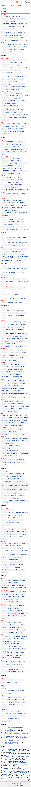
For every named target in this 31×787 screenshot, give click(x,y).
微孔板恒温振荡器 (10, 599)
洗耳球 (24, 237)
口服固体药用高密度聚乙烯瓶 (8, 95)
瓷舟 (3, 62)
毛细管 (3, 240)
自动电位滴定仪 (22, 141)
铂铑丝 (3, 151)
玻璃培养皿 (11, 406)
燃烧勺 (22, 60)
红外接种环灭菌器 (5, 643)
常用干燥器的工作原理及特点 (11, 730)
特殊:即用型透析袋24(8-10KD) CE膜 (9, 453)
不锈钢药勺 (4, 245)
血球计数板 (4, 431)
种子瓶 (11, 550)
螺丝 (3, 336)
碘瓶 (11, 545)
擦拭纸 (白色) (13, 18)
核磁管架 (12, 357)
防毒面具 (20, 32)
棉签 (18, 18)
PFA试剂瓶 (19, 545)
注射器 (12, 336)
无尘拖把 (10, 49)
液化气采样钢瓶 (10, 531)
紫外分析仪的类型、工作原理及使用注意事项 (17, 737)
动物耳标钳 (13, 310)
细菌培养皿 (22, 383)
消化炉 (3, 193)
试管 (20, 534)
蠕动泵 (20, 664)
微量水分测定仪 (11, 221)
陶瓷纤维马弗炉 (19, 632)
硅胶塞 (3, 79)
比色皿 (14, 360)
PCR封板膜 (17, 327)
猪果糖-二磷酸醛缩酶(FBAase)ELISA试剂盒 (11, 756)
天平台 (7, 711)
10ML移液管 (10, 249)
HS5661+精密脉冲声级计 (7, 215)
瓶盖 (7, 545)
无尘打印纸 (4, 49)
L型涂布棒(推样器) (6, 390)
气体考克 (3, 702)
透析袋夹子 (8, 438)
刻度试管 (14, 529)
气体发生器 (19, 158)
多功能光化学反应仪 (18, 608)
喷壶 (18, 529)
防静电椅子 (8, 713)
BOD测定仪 (11, 202)
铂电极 (25, 151)
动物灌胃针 (4, 313)
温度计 (6, 62)
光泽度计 (3, 177)
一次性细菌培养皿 (15, 383)
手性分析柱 (16, 364)
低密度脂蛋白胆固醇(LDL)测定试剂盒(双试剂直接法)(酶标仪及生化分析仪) (15, 486)
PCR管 (7, 324)
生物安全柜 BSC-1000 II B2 (19, 478)
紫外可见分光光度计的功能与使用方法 (19, 733)
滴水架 (24, 702)
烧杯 (22, 249)
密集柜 (25, 713)
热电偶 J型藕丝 (15, 151)
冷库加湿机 (4, 294)
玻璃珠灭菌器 (23, 648)
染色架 (9, 360)
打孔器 (16, 336)
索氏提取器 (9, 117)
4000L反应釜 (13, 610)
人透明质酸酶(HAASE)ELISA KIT (15, 168)
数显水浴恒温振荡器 (13, 601)
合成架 (8, 699)
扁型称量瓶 (4, 242)
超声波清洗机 (9, 268)
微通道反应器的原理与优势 (14, 727)
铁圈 (15, 515)
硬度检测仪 (12, 227)
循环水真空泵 (4, 669)
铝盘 (9, 242)
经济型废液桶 (4, 93)
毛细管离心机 (4, 601)
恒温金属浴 (23, 629)
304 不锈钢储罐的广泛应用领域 (21, 281)
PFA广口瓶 (16, 548)
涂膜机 (16, 679)
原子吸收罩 (4, 693)
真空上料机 (11, 298)
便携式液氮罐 (17, 582)
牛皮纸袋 (3, 380)
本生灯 (17, 60)
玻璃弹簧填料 (20, 338)
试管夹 (8, 529)
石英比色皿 (23, 352)
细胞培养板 (4, 403)
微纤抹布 (15, 44)
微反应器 (3, 608)
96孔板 (3, 415)
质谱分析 (18, 173)
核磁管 (17, 350)
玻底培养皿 (20, 403)
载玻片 (8, 440)
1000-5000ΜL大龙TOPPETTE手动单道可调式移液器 (13, 569)
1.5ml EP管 (17, 406)
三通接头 (16, 520)
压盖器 (21, 369)
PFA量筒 (26, 249)
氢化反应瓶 (4, 515)
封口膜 (16, 84)
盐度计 (15, 177)
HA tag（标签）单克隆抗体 (7, 750)
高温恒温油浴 (4, 622)
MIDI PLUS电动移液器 (15, 567)
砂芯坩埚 (3, 123)
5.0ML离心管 (21, 329)
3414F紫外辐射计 (18, 184)
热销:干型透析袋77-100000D (8, 341)
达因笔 (12, 350)
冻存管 (23, 327)
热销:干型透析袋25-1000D (21, 341)
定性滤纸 (26, 415)
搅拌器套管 (14, 79)
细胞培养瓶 (11, 401)
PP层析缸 (22, 350)
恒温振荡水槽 (19, 704)
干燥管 (12, 126)
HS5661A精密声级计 (23, 212)
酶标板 (3, 329)
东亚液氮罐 (4, 580)
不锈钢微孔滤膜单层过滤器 (17, 425)
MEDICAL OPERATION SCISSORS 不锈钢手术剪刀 (16, 333)
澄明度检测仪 (4, 219)
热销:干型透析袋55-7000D (20, 346)
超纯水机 (8, 636)
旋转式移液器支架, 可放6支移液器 (9, 564)
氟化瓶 (3, 545)
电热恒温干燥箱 (12, 671)
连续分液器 (12, 554)
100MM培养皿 (5, 401)
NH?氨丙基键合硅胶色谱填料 (8, 173)
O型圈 (7, 76)
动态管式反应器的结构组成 (15, 729)
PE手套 (24, 35)
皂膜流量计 (4, 355)
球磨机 (23, 596)
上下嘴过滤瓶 (23, 117)
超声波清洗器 (4, 638)
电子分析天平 (23, 655)
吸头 (3, 554)
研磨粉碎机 (4, 596)
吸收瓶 (17, 357)
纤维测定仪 (4, 196)
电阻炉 (10, 622)
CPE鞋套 (16, 49)
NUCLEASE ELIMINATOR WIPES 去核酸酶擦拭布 (13, 23)
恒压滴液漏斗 (16, 109)
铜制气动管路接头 (16, 699)
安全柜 (14, 713)
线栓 (16, 315)
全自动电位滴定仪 (5, 146)
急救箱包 (13, 21)
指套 (17, 38)
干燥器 (22, 126)
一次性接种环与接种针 (17, 385)
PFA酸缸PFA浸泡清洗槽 (7, 641)
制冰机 (19, 622)
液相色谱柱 (16, 369)
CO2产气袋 (9, 98)
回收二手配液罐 (9, 281)
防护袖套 (3, 699)
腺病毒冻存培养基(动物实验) (17, 493)
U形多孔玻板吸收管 (15, 352)
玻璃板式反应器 (20, 515)
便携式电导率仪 (9, 141)
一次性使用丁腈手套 (13, 40)
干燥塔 (24, 123)
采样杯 (3, 237)
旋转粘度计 (17, 224)
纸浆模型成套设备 (20, 272)
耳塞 (3, 35)
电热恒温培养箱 (5, 666)
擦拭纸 (14, 47)
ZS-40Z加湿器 (16, 294)
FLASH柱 (10, 364)
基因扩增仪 (4, 459)
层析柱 (9, 114)
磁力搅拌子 (22, 84)
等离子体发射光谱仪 (23, 163)
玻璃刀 (9, 431)
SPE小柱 (16, 415)
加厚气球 (3, 98)
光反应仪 (13, 146)
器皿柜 (3, 713)
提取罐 (24, 288)
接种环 (8, 380)
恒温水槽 (3, 697)
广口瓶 (21, 550)
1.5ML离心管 (23, 324)
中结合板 (14, 338)
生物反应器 (21, 459)
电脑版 (14, 785)
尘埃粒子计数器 (5, 205)
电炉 (26, 60)
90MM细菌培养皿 (21, 397)
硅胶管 (17, 522)
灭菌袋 (3, 383)
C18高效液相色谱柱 (6, 376)
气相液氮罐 (4, 582)
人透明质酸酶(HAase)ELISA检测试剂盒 (10, 759)
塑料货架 (3, 716)
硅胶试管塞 (4, 81)
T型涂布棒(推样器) (12, 397)
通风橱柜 (22, 690)
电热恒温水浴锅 (11, 627)
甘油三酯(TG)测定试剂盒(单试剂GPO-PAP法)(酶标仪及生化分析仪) (15, 490)
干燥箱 (7, 661)
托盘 (12, 652)
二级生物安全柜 (5, 476)
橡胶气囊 (11, 93)
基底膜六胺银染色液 (6, 448)
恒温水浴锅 (4, 632)
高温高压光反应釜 (5, 352)
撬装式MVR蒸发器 (6, 133)
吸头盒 (17, 554)
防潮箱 (3, 661)
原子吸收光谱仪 (13, 163)
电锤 (21, 336)
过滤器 (21, 415)
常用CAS (14, 783)
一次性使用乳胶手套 (24, 40)
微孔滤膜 (26, 417)
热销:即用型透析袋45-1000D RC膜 (9, 343)
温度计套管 (19, 65)
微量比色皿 (4, 360)
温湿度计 (13, 65)
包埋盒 (13, 440)
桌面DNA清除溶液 (22, 716)
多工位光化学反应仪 (12, 615)
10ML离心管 (8, 322)
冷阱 (7, 60)
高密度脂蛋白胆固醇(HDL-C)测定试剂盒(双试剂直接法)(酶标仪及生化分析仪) (15, 501)
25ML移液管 (4, 254)
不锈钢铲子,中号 (21, 245)
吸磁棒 (26, 76)
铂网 (21, 151)
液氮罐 (9, 580)
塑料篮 (21, 536)
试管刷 (26, 95)
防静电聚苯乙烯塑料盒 (6, 534)
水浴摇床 (15, 596)
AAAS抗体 (4, 168)
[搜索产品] (26, 2)
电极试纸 (3, 154)
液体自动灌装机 (17, 268)
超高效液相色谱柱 (5, 366)
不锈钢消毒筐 (24, 529)
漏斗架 (22, 109)
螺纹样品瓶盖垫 (5, 550)
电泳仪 (9, 459)
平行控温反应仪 (5, 357)
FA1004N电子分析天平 (6, 657)
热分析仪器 (4, 221)
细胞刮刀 (18, 401)
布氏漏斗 (3, 119)
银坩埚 (9, 131)
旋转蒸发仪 (19, 610)
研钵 (14, 114)
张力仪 (23, 219)
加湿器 (9, 294)
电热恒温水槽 (12, 704)
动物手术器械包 (20, 310)
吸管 (20, 251)
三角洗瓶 (14, 103)
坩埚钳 (3, 126)
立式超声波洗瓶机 (15, 643)
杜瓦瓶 (20, 62)
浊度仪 (17, 202)
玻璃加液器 (9, 417)
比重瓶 (21, 357)
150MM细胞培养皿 (12, 403)
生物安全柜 (23, 462)
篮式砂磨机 (15, 682)
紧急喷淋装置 (19, 702)
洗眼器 (19, 697)
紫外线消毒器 (17, 638)
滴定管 (21, 355)
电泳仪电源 (13, 495)
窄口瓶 (14, 543)
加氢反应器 (21, 605)
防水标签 (17, 550)
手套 (25, 32)
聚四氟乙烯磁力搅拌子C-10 (7, 84)
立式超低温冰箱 (22, 587)
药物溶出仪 (10, 224)
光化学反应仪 (21, 613)
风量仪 (13, 207)
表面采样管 (16, 417)
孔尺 (24, 251)
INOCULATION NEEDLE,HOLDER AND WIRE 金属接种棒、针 (15, 394)
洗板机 (18, 462)
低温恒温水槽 (4, 704)
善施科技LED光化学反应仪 (7, 189)
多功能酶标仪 (4, 464)
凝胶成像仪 (4, 182)
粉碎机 (16, 302)
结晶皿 (8, 123)
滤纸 (21, 417)
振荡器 (24, 591)
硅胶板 (8, 350)
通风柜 (17, 690)
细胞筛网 (13, 408)
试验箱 (19, 661)
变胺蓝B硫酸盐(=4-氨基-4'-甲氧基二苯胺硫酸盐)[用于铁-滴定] (15, 149)
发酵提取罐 (11, 288)
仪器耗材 (19, 5)
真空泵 (3, 664)
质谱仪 (3, 165)
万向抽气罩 (4, 690)
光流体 (9, 182)
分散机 (23, 594)
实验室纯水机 (16, 648)
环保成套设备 (4, 272)
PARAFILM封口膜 (5, 86)
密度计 (18, 221)
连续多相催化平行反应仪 (7, 525)
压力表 (22, 699)
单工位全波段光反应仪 (13, 355)
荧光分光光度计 (5, 158)
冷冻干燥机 (13, 613)
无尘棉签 (3, 47)
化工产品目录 (11, 5)
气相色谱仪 (12, 158)
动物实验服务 (21, 315)
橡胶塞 (12, 76)
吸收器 (9, 693)
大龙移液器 (18, 260)
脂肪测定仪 (23, 193)
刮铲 (23, 406)
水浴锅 (21, 624)
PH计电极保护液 (5, 210)
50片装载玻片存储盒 (17, 438)
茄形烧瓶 (10, 515)
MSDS (6, 783)
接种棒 (9, 385)
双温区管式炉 (4, 624)
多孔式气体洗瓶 (18, 93)
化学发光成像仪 (5, 184)
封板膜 (3, 438)
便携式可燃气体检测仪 (18, 200)
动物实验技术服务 (5, 495)
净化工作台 (9, 716)
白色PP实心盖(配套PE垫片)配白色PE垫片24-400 (12, 89)
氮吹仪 (27, 613)
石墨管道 (10, 369)
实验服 (11, 35)
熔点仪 (22, 224)
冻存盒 (3, 327)
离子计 (3, 141)
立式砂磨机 (4, 679)
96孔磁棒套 (24, 420)
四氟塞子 (15, 81)
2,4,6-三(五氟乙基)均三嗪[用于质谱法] (10, 170)
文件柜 (12, 711)
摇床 (19, 596)
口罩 (3, 38)
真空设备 (23, 298)
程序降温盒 (12, 60)
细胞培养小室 (17, 411)
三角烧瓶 (8, 251)
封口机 (3, 268)
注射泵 (7, 664)
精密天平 (22, 652)
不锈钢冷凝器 (19, 627)
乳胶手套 (22, 38)
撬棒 (3, 333)
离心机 (3, 599)
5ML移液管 (4, 249)
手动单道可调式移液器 (13, 559)
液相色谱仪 (19, 160)
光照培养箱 (12, 666)
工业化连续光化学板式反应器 (8, 512)
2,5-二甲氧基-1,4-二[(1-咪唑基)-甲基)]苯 (10, 772)
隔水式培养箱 (14, 661)
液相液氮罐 (4, 284)
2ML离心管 (19, 591)
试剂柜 (3, 711)
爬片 (22, 401)
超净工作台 (17, 711)
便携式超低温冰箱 (5, 585)
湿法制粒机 (4, 302)
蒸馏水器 (18, 636)
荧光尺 (3, 338)
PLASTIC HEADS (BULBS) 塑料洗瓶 (10, 105)
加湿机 (22, 294)
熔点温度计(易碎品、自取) (7, 72)
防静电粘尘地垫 (5, 18)
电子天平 (3, 655)
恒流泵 (3, 281)
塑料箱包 (3, 531)
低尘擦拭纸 (7, 16)
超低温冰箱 (15, 580)
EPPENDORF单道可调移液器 (8, 260)
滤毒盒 (6, 35)
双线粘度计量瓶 (5, 229)
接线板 (26, 338)
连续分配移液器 (5, 572)
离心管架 (24, 322)
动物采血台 (10, 315)
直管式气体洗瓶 (5, 100)
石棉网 (11, 62)
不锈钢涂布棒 (15, 380)
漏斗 (11, 109)
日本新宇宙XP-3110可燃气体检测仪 (9, 212)
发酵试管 (3, 290)
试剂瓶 (26, 550)
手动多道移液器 (5, 567)
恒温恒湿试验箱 (21, 671)
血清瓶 (27, 406)
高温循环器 (16, 624)
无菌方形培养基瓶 (5, 408)
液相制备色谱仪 (9, 165)
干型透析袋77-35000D (23, 453)
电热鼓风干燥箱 (20, 666)
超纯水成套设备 (5, 275)
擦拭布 (3, 21)
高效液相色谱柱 (5, 374)
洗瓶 (17, 95)
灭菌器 (22, 638)
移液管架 (3, 536)
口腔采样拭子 (9, 240)
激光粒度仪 (18, 219)
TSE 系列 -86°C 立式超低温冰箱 (18, 585)
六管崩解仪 (4, 224)
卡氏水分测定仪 (5, 227)
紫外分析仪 (15, 605)
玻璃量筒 (17, 249)
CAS (9, 783)
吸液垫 (7, 21)
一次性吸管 (14, 242)
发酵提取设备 (4, 288)
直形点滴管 (20, 240)
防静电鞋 (9, 47)
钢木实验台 (4, 718)
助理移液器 (4, 559)
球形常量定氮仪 (16, 193)
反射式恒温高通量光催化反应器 (22, 189)
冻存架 (12, 324)
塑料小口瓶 (4, 543)
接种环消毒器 (22, 380)
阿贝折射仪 (9, 177)
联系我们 (10, 785)
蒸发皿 (13, 123)
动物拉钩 (3, 318)
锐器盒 (14, 431)
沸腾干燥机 (10, 302)
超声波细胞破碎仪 (17, 594)
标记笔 (9, 543)
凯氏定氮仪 (8, 193)
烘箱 (24, 661)
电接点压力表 (10, 697)
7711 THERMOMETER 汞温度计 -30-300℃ (11, 70)
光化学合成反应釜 (5, 618)
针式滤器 (3, 417)
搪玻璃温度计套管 (5, 65)
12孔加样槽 (4, 557)
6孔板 (7, 415)
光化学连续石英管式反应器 (22, 512)
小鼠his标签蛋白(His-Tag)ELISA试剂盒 (10, 767)
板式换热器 (4, 629)
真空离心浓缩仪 (5, 610)
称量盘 (14, 237)
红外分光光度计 (5, 163)
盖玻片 (27, 440)
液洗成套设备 (12, 272)
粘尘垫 (9, 44)
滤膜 (11, 415)
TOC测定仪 (22, 202)
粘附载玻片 (25, 438)
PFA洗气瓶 (12, 100)
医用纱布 (10, 429)
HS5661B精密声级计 (6, 207)
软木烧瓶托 (4, 510)
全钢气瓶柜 (19, 713)
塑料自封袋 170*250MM (7, 548)
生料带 (3, 76)
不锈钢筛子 (18, 114)
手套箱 (13, 636)
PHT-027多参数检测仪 (6, 200)
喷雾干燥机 (4, 128)
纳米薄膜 (8, 338)
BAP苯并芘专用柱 (24, 170)
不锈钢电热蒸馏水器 (16, 646)
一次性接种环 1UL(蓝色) (16, 390)
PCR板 (7, 327)
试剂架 (24, 697)
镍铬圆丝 (8, 151)
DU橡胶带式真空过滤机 (15, 420)
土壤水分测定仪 (13, 229)
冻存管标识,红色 (19, 16)
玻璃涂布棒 (4, 397)
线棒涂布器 (10, 679)
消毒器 (7, 310)
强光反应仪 (9, 608)
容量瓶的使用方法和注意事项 (11, 742)
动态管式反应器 (5, 729)
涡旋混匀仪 (8, 594)
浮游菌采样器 (4, 202)
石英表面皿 (18, 123)
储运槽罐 (8, 279)
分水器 (3, 109)
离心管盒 (8, 329)
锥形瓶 (10, 254)
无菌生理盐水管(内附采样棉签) (8, 26)
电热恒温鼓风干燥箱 (13, 669)
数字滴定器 (23, 554)
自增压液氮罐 (22, 580)
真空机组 (18, 298)
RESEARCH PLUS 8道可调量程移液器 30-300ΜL (12, 562)
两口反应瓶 (15, 517)
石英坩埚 (17, 126)
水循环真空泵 (4, 298)
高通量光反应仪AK (6, 613)
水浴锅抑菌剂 (11, 632)
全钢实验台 (10, 718)
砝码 (8, 652)
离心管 (3, 324)
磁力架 (12, 327)
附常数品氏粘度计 (20, 227)
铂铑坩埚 (21, 128)
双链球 (21, 112)
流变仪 (22, 221)
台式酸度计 (8, 144)
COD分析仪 (23, 205)
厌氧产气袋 (4, 385)
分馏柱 (9, 517)
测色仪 (11, 184)
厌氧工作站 (4, 462)
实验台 (23, 711)
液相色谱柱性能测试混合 (15, 374)
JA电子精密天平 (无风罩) (12, 655)
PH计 (3, 144)
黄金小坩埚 (4, 131)
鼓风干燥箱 (22, 669)
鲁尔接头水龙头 (10, 702)
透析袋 (3, 443)
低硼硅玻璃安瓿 (24, 531)
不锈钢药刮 (20, 242)
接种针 (7, 383)
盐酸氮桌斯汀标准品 (6, 721)
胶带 (3, 16)
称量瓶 (9, 245)
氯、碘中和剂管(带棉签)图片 (8, 29)
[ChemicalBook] (15, 2)
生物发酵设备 (19, 288)
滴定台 (21, 144)
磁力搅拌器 (12, 591)
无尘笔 (18, 47)
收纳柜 (15, 716)
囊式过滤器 (16, 117)
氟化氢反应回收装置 (21, 100)
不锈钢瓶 (15, 534)
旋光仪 (19, 177)
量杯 (16, 251)
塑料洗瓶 (21, 95)
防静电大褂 (25, 44)
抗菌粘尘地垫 (24, 18)
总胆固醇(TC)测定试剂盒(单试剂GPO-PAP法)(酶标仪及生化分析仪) (15, 482)
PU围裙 (16, 35)
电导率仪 (19, 146)
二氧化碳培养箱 (14, 664)
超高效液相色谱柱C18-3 (7, 371)
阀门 (14, 510)
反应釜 (9, 605)
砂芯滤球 (3, 117)
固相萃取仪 (4, 615)
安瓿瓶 (18, 543)
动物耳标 (10, 313)
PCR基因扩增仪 (21, 495)
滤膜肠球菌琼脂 (5, 420)
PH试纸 (3, 350)
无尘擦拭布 (21, 49)
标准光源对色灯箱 (5, 179)
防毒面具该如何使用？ (11, 732)
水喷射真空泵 (4, 671)
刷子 (3, 103)
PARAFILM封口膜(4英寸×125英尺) (18, 86)
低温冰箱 (10, 582)
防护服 (3, 32)
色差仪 (17, 179)
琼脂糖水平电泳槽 (5, 493)
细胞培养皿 (9, 411)
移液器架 (10, 557)
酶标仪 (3, 471)
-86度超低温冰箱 (5, 587)
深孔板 (22, 440)
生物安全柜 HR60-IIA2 (6, 478)
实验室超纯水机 (17, 641)
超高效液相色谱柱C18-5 (19, 371)
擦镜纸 (13, 16)
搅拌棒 (9, 81)
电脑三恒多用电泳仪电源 (13, 498)
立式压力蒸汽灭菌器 (6, 646)
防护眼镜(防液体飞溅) (10, 38)
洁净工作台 (17, 718)
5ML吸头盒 (20, 564)
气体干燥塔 (15, 128)
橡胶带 (26, 23)
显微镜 (12, 179)
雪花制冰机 (4, 627)
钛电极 (16, 141)
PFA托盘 (9, 536)
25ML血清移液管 (16, 254)
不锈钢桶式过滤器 (5, 425)
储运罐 (3, 279)
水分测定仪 (11, 219)
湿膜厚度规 (21, 679)
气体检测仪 (12, 205)
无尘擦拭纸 (4, 51)
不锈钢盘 (24, 534)
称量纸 (15, 240)
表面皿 (7, 126)
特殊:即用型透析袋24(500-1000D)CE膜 (10, 450)
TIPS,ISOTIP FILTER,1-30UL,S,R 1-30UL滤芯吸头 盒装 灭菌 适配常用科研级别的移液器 (15, 257)
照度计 (21, 179)
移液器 (21, 557)
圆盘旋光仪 (13, 187)
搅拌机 (3, 594)
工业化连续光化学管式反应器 (8, 522)
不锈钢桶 (18, 531)
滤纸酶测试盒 (4, 749)
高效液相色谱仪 (5, 160)
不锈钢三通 (4, 517)
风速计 (18, 205)
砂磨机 (3, 682)
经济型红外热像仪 (5, 187)
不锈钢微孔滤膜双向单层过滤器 (8, 422)
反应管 (21, 520)
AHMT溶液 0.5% (14, 210)
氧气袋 (15, 98)
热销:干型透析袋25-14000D (7, 346)
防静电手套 (4, 44)
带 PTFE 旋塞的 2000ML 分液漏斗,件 (10, 112)
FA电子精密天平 (16, 657)
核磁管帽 (8, 79)
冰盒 (3, 322)
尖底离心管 (25, 114)
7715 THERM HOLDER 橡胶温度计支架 (18, 67)
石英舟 (3, 60)
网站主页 (3, 5)
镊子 (26, 242)
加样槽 (6, 554)
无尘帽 (19, 44)
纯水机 (3, 636)
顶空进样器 (12, 160)
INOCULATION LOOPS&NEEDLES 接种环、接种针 (13, 388)
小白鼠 (3, 310)
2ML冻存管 (14, 329)
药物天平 (15, 245)
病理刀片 (3, 440)
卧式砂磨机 (8, 682)
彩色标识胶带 (25, 543)
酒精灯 (15, 62)
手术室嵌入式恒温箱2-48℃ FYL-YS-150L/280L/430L (13, 473)
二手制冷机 (17, 629)
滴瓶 (14, 545)
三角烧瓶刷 (7, 103)
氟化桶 (21, 548)
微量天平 (3, 652)
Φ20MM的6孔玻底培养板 (22, 408)
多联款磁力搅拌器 (19, 76)
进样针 (16, 366)
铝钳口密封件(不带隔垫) (17, 376)
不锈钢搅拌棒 (21, 79)
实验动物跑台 (23, 313)
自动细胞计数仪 (11, 462)
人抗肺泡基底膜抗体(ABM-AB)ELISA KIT (10, 445)
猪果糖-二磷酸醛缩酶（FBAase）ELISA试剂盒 (12, 775)
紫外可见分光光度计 (19, 165)
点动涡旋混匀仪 (5, 591)
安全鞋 (15, 32)
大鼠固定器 (4, 315)
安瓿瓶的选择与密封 (9, 743)
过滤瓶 (8, 119)
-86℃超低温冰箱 (14, 587)
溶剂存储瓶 (4, 539)
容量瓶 (3, 251)
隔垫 (12, 366)
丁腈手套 (10, 51)
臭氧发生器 (24, 636)
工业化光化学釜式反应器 (7, 520)
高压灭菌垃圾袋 (9, 443)
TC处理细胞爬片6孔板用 (22, 422)
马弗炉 (10, 624)
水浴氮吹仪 (10, 629)
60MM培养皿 (4, 406)
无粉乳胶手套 (4, 40)
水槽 (16, 697)
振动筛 (20, 302)
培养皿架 (3, 411)
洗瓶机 (10, 638)
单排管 (9, 510)
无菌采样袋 (8, 237)
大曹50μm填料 (22, 366)
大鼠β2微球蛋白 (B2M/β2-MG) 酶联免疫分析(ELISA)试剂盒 (14, 762)
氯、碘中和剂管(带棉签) (22, 26)
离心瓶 (16, 324)
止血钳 (15, 429)
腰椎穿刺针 (4, 429)
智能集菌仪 (15, 459)
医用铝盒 (3, 529)
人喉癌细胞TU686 (5, 753)
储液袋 (17, 440)
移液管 (23, 254)
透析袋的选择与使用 (9, 740)
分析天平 (16, 652)
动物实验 (8, 471)
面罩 (20, 35)
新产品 (25, 783)
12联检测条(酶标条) (16, 322)
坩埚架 (9, 128)
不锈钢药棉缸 (16, 536)
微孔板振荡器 (19, 599)
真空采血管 (20, 429)
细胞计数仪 (4, 498)
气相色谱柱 (22, 364)
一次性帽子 (24, 47)
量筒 (13, 251)
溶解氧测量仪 (20, 207)
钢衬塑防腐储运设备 (16, 279)
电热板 (15, 622)
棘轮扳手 (25, 336)
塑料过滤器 (4, 114)
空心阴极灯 (4, 369)
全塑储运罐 (24, 279)
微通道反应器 (4, 727)
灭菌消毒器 (16, 313)
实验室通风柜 (11, 690)
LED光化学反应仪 (22, 615)
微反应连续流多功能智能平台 (19, 182)
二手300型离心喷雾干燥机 (18, 131)
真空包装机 (24, 268)
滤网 (7, 109)
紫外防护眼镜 (9, 32)
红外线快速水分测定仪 (23, 229)
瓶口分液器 (16, 557)
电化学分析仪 (15, 144)
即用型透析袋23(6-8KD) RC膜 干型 (9, 455)
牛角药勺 (19, 237)
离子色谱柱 (4, 364)
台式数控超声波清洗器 (6, 648)
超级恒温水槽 (4, 707)
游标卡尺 (7, 336)
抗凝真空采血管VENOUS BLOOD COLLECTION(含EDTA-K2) (15, 434)
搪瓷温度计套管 (5, 67)
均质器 (9, 596)
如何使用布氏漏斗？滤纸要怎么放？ (14, 736)
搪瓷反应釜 (4, 605)
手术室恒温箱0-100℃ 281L (16, 476)
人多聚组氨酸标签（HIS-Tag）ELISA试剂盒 (11, 770)
